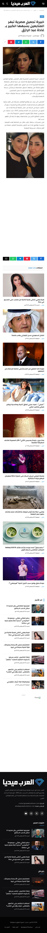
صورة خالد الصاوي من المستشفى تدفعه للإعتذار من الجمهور (24, 370)
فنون (42, 16)
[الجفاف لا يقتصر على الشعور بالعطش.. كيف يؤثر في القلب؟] (38, 672)
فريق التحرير (36, 36)
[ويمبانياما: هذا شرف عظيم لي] (38, 684)
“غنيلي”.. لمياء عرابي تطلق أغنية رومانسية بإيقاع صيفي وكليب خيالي (25, 405)
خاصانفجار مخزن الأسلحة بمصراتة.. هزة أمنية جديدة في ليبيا (17, 646)
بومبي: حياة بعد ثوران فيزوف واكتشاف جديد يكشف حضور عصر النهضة (24, 513)
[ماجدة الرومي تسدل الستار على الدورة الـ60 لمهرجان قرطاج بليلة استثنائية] (23, 461)
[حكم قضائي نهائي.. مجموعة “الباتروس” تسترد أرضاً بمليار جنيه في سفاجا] (38, 621)
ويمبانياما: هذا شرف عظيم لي (18, 681)
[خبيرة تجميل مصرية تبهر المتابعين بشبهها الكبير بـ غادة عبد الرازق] (23, 60)
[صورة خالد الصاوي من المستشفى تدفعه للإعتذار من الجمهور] (23, 354)
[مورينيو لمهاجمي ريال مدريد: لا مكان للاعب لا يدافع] (38, 608)
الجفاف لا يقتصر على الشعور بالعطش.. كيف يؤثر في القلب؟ (18, 670)
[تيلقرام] (18, 42)
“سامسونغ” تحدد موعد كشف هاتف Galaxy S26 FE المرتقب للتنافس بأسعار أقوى (24, 548)
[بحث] (3, 3)
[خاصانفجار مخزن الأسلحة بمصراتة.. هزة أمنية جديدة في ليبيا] (38, 647)
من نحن (37, 927)
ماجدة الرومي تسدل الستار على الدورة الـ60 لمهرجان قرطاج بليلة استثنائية (24, 477)
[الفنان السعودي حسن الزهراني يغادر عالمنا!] (23, 320)
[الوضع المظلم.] (7, 4)
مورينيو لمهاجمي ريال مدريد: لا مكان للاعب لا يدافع (18, 607)
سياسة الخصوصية (27, 927)
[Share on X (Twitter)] (33, 42)
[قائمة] (43, 4)
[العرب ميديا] (23, 3)
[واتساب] (26, 42)
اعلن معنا (15, 927)
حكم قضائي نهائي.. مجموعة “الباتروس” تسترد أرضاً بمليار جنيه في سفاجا (17, 621)
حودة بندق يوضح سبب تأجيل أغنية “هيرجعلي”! (26, 583)
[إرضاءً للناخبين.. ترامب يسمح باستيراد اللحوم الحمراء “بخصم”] (38, 660)
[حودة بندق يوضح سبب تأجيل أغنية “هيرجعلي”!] (23, 568)
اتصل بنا (7, 927)
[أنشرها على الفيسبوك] (40, 42)
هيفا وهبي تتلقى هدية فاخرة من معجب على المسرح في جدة (24, 301)
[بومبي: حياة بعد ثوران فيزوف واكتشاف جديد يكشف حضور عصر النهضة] (23, 497)
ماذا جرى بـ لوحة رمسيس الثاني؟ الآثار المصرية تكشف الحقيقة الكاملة (24, 441)
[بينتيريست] (11, 42)
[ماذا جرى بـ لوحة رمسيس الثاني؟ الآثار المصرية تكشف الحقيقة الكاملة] (23, 425)
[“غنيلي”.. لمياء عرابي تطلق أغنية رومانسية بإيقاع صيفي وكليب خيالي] (23, 390)
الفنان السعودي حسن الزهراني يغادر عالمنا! (28, 335)
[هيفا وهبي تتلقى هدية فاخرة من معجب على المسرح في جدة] (23, 285)
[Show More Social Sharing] (5, 42)
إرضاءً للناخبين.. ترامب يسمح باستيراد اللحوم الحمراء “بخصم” (18, 658)
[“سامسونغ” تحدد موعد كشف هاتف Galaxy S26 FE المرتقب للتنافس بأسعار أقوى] (23, 533)
